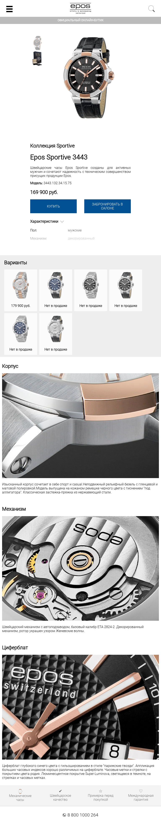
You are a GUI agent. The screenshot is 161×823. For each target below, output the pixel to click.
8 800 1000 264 (80, 815)
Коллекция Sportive (52, 146)
